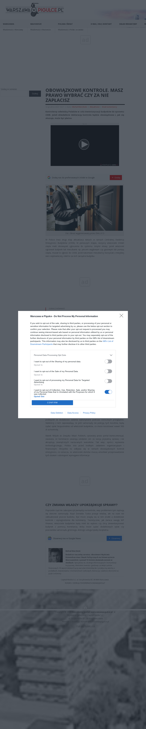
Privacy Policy (89, 413)
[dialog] (73, 364)
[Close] (122, 316)
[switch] (108, 361)
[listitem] (73, 355)
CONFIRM (52, 403)
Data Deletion (57, 413)
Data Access (73, 413)
